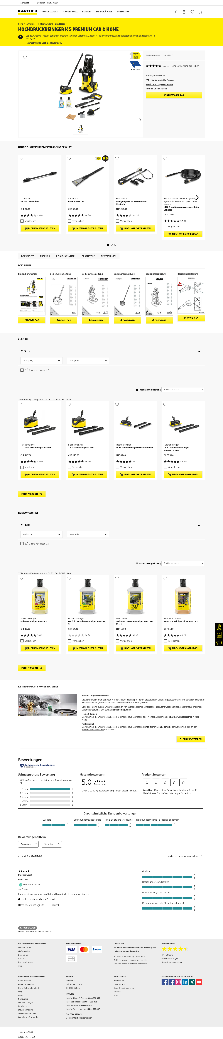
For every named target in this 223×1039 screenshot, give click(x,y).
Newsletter (23, 999)
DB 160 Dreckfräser (29, 201)
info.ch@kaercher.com (82, 1018)
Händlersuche (24, 981)
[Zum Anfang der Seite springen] (215, 1033)
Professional (70, 11)
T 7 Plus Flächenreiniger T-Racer (35, 447)
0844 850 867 (94, 1009)
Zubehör (45, 256)
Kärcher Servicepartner (181, 717)
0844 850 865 (75, 1014)
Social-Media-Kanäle (27, 1013)
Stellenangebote (25, 1010)
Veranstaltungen (25, 1002)
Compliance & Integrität (28, 1017)
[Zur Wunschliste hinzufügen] (25, 57)
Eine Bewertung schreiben (185, 66)
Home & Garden (50, 11)
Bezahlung (23, 955)
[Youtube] (199, 982)
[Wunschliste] (192, 12)
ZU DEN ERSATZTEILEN (191, 739)
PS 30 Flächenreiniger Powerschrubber (134, 447)
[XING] (192, 982)
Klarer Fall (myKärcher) (28, 988)
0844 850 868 (91, 1002)
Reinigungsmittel (66, 256)
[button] (108, 245)
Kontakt (21, 995)
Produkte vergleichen (148, 390)
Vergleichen (30, 221)
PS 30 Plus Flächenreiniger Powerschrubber (176, 449)
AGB (20, 966)
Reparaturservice (26, 984)
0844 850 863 (94, 998)
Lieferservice (24, 951)
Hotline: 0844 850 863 (156, 88)
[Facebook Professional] (172, 982)
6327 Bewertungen (170, 958)
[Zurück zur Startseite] (28, 12)
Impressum (119, 981)
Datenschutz (119, 984)
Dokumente (27, 256)
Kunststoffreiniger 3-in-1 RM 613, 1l (181, 621)
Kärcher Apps (24, 1006)
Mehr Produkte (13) (31, 668)
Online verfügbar (39, 370)
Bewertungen (109, 256)
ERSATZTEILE (88, 256)
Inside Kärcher (104, 11)
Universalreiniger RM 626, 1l (33, 621)
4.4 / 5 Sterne (167, 955)
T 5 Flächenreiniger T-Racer (81, 447)
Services (87, 11)
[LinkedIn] (185, 982)
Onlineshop (123, 11)
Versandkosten (25, 948)
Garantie (22, 958)
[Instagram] (178, 982)
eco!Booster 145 (76, 201)
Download (33, 320)
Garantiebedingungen (120, 710)
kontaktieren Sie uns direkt (156, 727)
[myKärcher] (184, 12)
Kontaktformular (174, 95)
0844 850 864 (86, 1005)
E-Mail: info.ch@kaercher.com (159, 84)
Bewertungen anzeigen (172, 962)
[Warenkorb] (200, 12)
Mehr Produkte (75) (31, 494)
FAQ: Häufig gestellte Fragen (160, 80)
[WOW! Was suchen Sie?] (175, 12)
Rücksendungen (25, 962)
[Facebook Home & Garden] (165, 982)
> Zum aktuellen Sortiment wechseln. (44, 43)
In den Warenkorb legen (41, 228)
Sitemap (117, 991)
